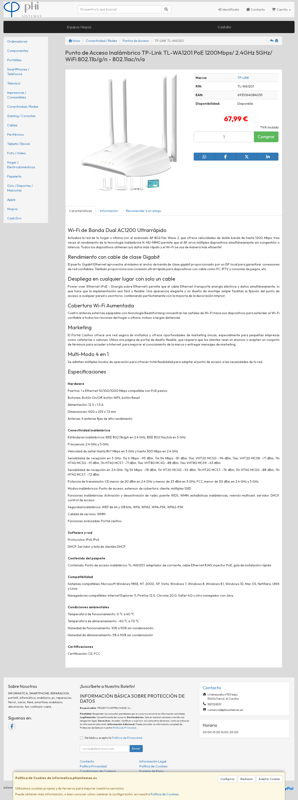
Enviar (136, 748)
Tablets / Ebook (18, 144)
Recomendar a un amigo (143, 211)
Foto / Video (16, 153)
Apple (11, 200)
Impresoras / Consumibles (16, 95)
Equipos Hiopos (79, 27)
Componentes (17, 51)
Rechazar (246, 779)
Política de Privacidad (124, 727)
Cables (12, 125)
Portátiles (14, 60)
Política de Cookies (165, 794)
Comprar (266, 136)
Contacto (257, 9)
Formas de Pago (151, 771)
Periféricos (15, 134)
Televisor (14, 83)
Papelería (14, 176)
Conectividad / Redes (22, 106)
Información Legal (152, 761)
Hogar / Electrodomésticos (21, 164)
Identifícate (230, 9)
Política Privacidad (93, 766)
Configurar (227, 779)
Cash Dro (14, 218)
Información (109, 211)
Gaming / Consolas (21, 116)
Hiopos (12, 209)
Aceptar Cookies (269, 779)
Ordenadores (17, 41)
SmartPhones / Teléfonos (18, 71)
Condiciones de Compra (98, 771)
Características (80, 211)
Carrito (282, 9)
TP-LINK (243, 78)
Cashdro (224, 27)
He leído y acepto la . (114, 737)
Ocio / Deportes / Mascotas (20, 188)
